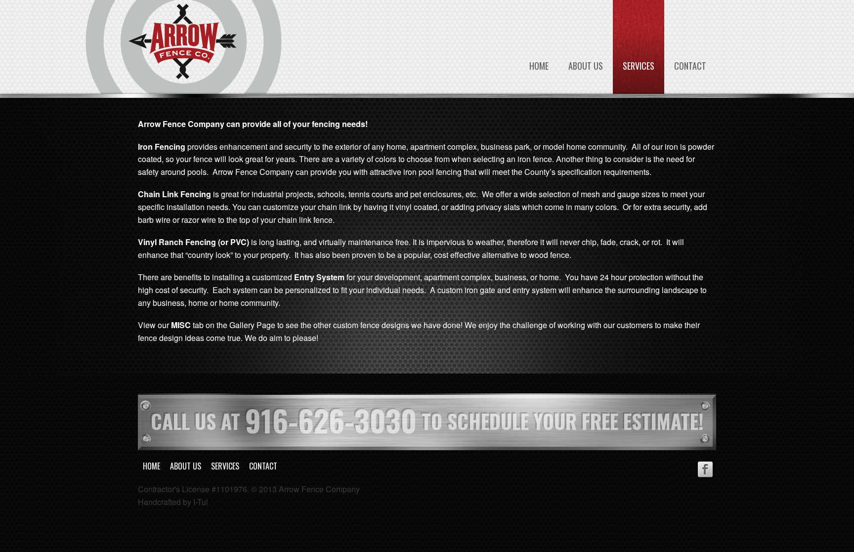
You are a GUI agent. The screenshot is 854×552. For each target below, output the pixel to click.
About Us (585, 65)
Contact (690, 65)
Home (539, 65)
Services (638, 65)
